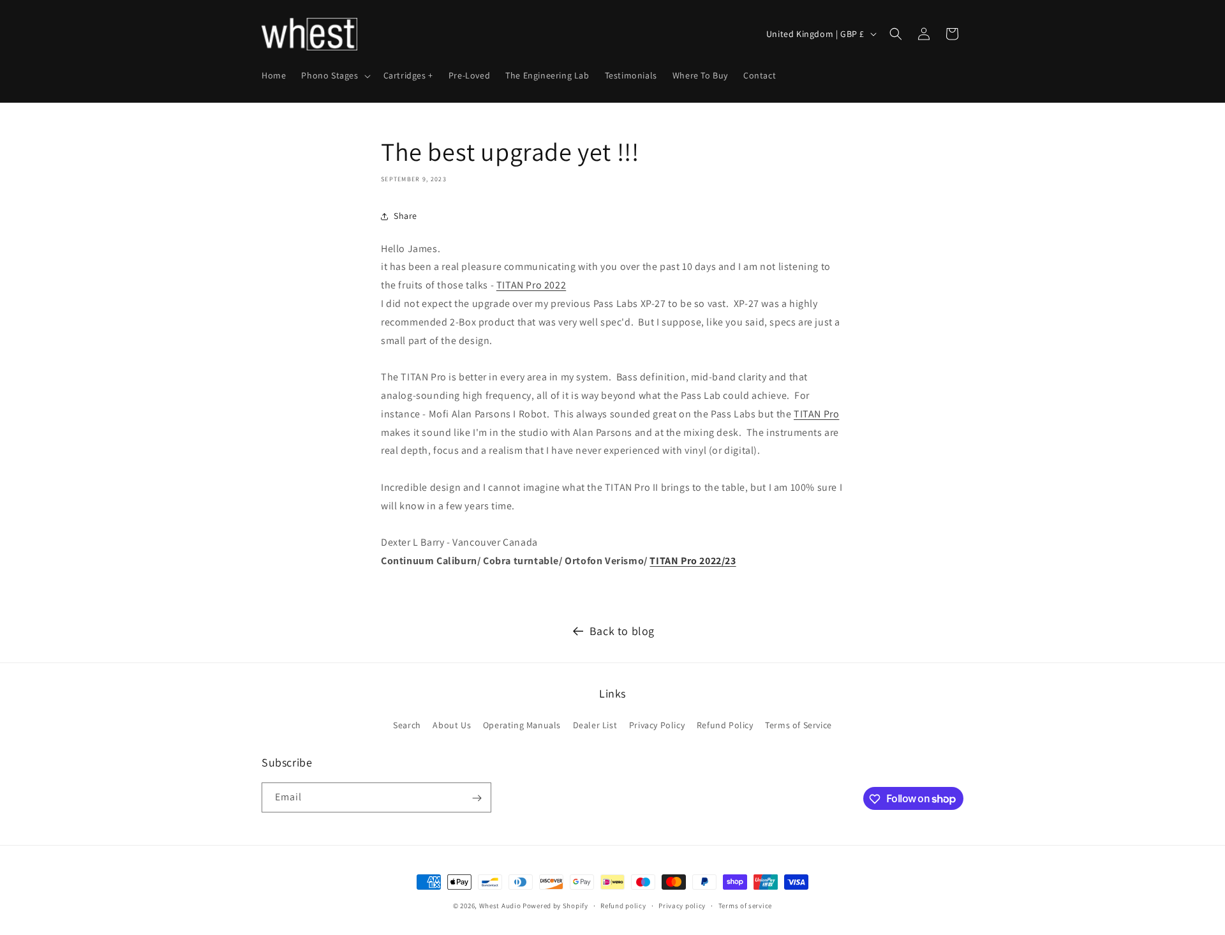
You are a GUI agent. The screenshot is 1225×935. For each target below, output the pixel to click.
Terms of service (745, 905)
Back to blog (622, 631)
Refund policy (623, 905)
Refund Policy (725, 724)
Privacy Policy (657, 724)
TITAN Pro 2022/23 (693, 560)
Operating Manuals (522, 724)
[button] (334, 75)
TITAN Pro (816, 414)
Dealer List (595, 724)
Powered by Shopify (555, 905)
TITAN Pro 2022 (531, 285)
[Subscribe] (477, 798)
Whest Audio (500, 905)
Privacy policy (682, 905)
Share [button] (405, 215)
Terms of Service (798, 724)
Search (407, 724)
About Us (452, 724)
